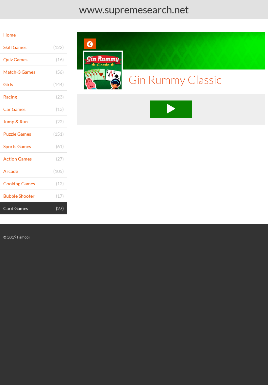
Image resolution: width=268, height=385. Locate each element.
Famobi (23, 237)
